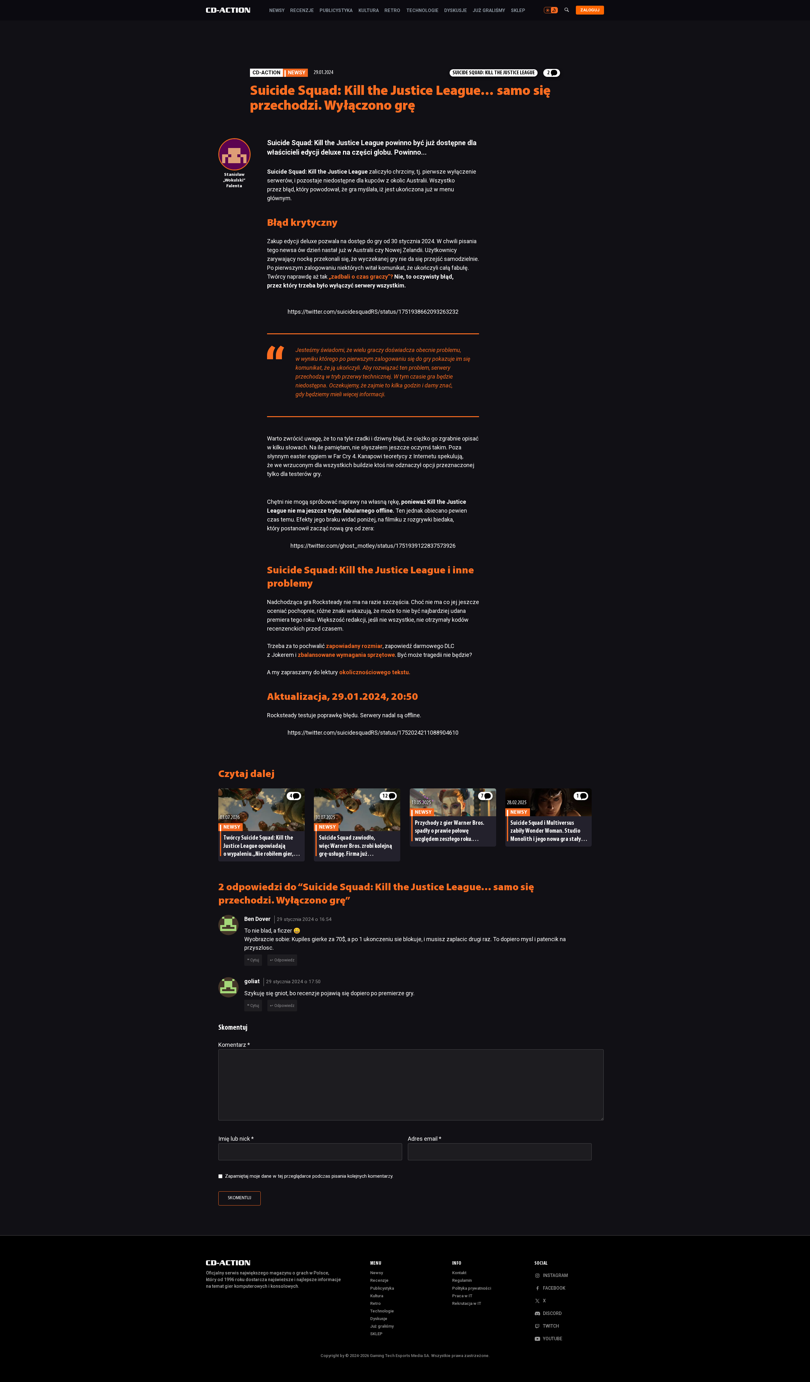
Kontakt (459, 1272)
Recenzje (302, 10)
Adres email (424, 1138)
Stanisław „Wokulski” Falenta (234, 180)
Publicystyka (336, 10)
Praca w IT (462, 1295)
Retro (392, 10)
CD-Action (266, 73)
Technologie (422, 10)
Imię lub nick (236, 1138)
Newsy (276, 10)
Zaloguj (590, 10)
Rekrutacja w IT (466, 1303)
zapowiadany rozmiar (354, 646)
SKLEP (518, 10)
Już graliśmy (489, 10)
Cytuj (254, 960)
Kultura (368, 10)
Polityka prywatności (471, 1288)
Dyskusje (455, 10)
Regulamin (462, 1280)
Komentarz (234, 1044)
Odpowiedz (284, 960)
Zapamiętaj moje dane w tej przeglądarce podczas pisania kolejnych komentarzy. (309, 1176)
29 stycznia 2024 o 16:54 (304, 919)
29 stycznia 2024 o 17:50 (293, 981)
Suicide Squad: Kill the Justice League (493, 73)
